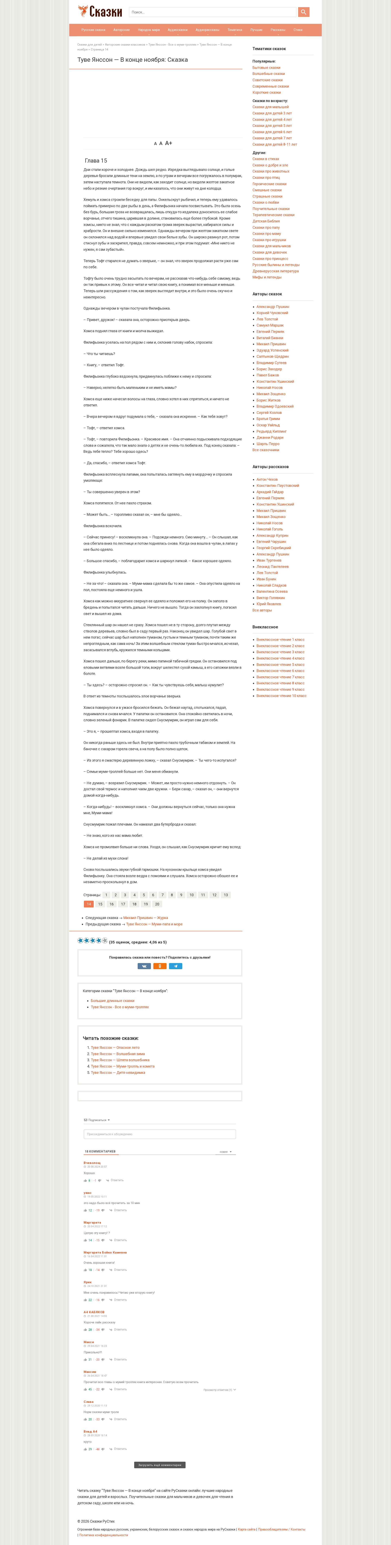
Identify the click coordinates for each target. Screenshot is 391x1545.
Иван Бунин (266, 579)
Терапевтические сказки (273, 215)
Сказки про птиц (266, 177)
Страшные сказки (267, 196)
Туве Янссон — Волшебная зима (118, 1054)
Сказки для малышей (271, 107)
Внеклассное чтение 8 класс (281, 683)
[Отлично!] (105, 940)
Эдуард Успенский (273, 350)
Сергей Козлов (269, 412)
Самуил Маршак (270, 325)
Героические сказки (270, 184)
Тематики (235, 30)
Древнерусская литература (276, 271)
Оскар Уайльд (268, 425)
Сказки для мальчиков (272, 246)
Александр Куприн (272, 535)
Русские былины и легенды (276, 265)
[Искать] (304, 12)
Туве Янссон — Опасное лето (115, 1047)
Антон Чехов (267, 479)
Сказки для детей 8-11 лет (275, 144)
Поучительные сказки (271, 209)
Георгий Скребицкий (274, 548)
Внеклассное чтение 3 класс (281, 652)
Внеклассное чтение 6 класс (281, 671)
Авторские (121, 30)
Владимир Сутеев (272, 363)
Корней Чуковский (272, 313)
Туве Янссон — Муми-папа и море (154, 924)
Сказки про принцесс (270, 258)
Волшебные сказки (269, 73)
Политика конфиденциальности (103, 1535)
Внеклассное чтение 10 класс (282, 696)
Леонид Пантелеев (273, 566)
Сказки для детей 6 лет (272, 132)
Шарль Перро (268, 444)
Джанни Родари (270, 437)
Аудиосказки (178, 30)
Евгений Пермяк (270, 331)
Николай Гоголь (270, 529)
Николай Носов (270, 387)
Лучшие (256, 30)
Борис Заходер (269, 369)
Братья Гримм (268, 419)
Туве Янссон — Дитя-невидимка (118, 1072)
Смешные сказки (267, 190)
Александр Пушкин (273, 307)
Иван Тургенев (269, 560)
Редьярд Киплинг (272, 431)
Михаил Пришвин (271, 344)
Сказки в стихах (266, 159)
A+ (168, 143)
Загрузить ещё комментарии (159, 1465)
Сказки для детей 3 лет (272, 113)
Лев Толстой (267, 319)
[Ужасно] (80, 940)
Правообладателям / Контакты (281, 1529)
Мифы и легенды (267, 277)
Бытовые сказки (266, 67)
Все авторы (262, 610)
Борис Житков (269, 400)
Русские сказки (93, 30)
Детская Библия (266, 221)
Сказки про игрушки (269, 240)
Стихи (298, 30)
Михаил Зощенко (271, 394)
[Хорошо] (99, 940)
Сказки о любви (266, 202)
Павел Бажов (268, 375)
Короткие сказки (267, 92)
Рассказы (278, 30)
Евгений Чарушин (271, 541)
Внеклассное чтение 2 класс (281, 646)
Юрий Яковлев (269, 604)
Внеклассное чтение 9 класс (281, 689)
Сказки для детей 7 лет (272, 138)
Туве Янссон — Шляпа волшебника (120, 1060)
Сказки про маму (267, 233)
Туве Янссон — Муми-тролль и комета (123, 1066)
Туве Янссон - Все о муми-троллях (120, 1007)
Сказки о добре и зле (270, 165)
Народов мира (149, 30)
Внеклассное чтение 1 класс (281, 639)
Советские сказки (268, 80)
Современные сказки (271, 86)
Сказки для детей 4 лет (272, 119)
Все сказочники (266, 450)
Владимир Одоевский (275, 406)
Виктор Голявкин (271, 598)
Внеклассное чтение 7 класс (281, 677)
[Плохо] (86, 940)
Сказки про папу (266, 227)
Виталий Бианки (270, 338)
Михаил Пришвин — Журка (145, 918)
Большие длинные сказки (112, 1000)
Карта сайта (246, 1529)
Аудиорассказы (208, 30)
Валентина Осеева (272, 591)
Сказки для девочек (270, 252)
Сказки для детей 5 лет (272, 125)
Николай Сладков (272, 585)
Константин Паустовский (278, 485)
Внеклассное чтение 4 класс (281, 658)
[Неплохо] (93, 940)
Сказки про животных (271, 171)
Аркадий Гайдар (270, 492)
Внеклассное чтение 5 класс (281, 664)
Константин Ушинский (275, 381)
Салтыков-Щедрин (273, 356)
